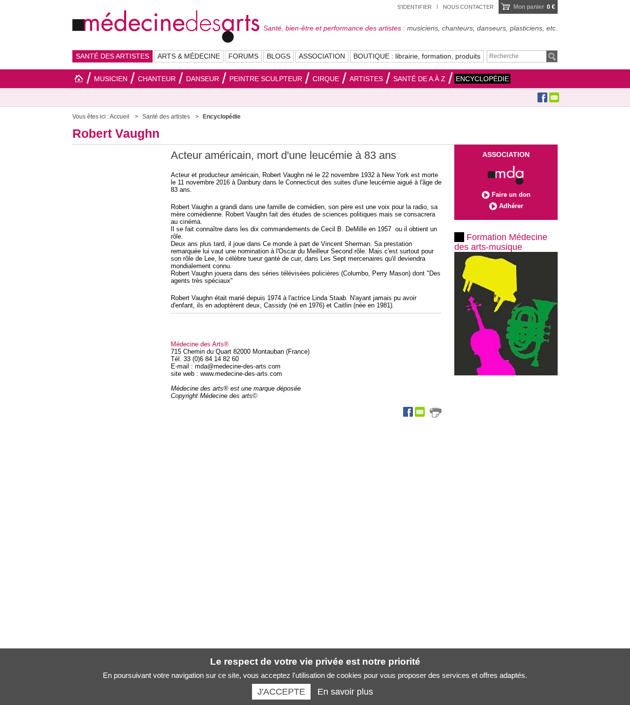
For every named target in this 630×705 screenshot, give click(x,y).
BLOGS (278, 56)
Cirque (326, 79)
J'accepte (281, 692)
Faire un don (511, 194)
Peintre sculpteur (265, 79)
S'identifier (414, 7)
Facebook (542, 97)
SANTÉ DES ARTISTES (112, 56)
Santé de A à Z (419, 79)
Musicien (110, 79)
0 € (534, 6)
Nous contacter (468, 7)
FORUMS (243, 56)
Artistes (366, 79)
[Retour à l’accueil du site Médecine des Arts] (165, 25)
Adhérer (511, 206)
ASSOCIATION (322, 56)
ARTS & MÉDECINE (189, 56)
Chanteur (157, 79)
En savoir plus (345, 692)
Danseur (202, 79)
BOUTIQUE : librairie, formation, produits (416, 56)
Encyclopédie (482, 79)
